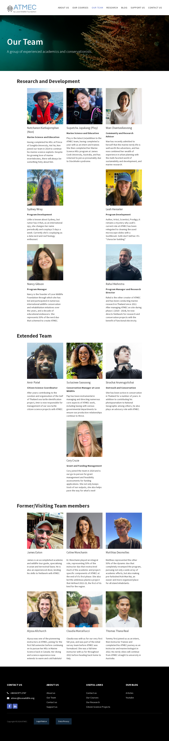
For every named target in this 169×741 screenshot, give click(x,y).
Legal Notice (41, 721)
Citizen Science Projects (98, 706)
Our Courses (92, 697)
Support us (52, 706)
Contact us (155, 7)
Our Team (97, 7)
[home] (21, 6)
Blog (124, 7)
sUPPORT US (138, 7)
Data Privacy (63, 721)
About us (51, 693)
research (112, 7)
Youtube (130, 697)
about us (63, 7)
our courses (80, 7)
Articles (129, 693)
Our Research (93, 702)
